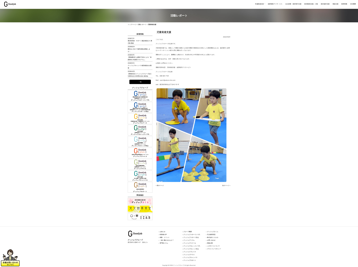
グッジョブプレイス (189, 252)
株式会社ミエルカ (212, 237)
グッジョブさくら (212, 231)
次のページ (225, 185)
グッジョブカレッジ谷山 (191, 249)
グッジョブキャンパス (190, 257)
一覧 (140, 82)
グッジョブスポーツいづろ (191, 234)
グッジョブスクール (189, 243)
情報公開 (210, 243)
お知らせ (162, 231)
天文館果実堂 (211, 234)
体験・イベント (164, 237)
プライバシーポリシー (214, 249)
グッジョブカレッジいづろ (191, 246)
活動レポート (142, 24)
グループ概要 (187, 231)
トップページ (132, 24)
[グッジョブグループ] (10, 7)
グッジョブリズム (189, 240)
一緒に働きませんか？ (167, 240)
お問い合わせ (211, 240)
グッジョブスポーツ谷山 (191, 237)
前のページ (160, 185)
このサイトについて (213, 246)
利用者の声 (163, 234)
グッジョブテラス (189, 254)
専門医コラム (164, 243)
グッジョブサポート (189, 260)
